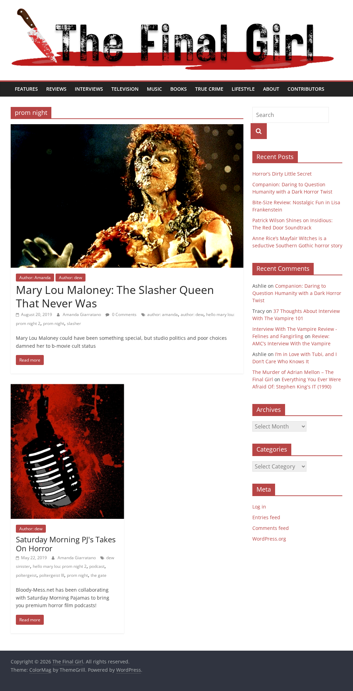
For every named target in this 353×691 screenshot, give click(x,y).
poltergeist (26, 575)
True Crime (209, 89)
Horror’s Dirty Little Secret (282, 173)
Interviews (89, 89)
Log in (259, 506)
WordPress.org (269, 538)
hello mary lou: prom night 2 (60, 566)
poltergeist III (51, 575)
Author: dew (70, 277)
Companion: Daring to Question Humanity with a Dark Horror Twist (296, 293)
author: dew (192, 314)
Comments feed (270, 528)
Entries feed (266, 517)
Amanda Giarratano (82, 314)
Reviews (56, 89)
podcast (96, 566)
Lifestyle (243, 89)
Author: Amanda (35, 277)
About (271, 89)
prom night (53, 323)
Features (26, 89)
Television (125, 89)
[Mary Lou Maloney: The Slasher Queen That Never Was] (127, 128)
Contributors (306, 89)
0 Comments (124, 314)
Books (178, 89)
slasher (74, 323)
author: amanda (162, 314)
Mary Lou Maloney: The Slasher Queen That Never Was (115, 296)
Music (154, 89)
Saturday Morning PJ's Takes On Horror (65, 543)
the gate (99, 575)
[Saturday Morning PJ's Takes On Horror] (67, 388)
